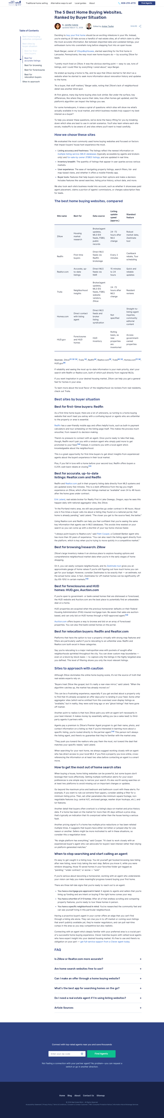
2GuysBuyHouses (85, 51)
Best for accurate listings (32, 59)
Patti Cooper (103, 533)
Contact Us (88, 1095)
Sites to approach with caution (31, 82)
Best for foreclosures (34, 70)
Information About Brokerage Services (125, 1104)
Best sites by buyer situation (29, 44)
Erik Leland (59, 499)
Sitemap (101, 1095)
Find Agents (146, 3)
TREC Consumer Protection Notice (100, 1104)
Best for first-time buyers (31, 52)
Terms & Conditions (59, 1104)
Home (62, 1095)
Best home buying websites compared (32, 37)
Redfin (57, 425)
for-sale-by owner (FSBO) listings (83, 157)
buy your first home (75, 35)
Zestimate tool (114, 566)
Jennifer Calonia (71, 25)
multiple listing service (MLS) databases (77, 154)
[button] (67, 1054)
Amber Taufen (108, 26)
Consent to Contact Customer (78, 1104)
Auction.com (60, 621)
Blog (70, 1095)
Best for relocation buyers (32, 75)
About (77, 1095)
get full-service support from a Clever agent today (105, 941)
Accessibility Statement (33, 1104)
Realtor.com (71, 483)
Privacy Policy (47, 1104)
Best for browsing (33, 65)
